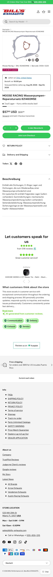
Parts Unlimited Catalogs (19, 422)
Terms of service (15, 410)
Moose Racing (8, 66)
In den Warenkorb (35, 128)
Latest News (8, 479)
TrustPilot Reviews (10, 459)
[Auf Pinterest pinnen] (20, 163)
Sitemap (11, 414)
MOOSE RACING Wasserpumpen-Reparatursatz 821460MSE (23, 32)
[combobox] (26, 21)
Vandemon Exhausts (17, 492)
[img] (26, 245)
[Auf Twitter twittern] (11, 163)
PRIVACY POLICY (15, 406)
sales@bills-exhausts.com (14, 530)
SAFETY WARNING (16, 426)
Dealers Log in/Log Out (18, 434)
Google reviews (9, 469)
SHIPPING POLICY (15, 398)
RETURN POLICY (15, 402)
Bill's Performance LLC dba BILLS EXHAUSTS (23, 571)
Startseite (5, 30)
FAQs (10, 394)
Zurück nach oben (26, 378)
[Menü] (49, 11)
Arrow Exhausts (15, 488)
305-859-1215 (33, 535)
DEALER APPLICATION (18, 438)
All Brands (12, 484)
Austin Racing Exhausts (18, 496)
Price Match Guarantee (18, 430)
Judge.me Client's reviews (14, 464)
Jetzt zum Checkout (26, 135)
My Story (6, 474)
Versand (5, 116)
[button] (43, 11)
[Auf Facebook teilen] (15, 163)
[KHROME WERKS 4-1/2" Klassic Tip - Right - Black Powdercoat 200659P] (26, 272)
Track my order (15, 418)
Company (6, 454)
